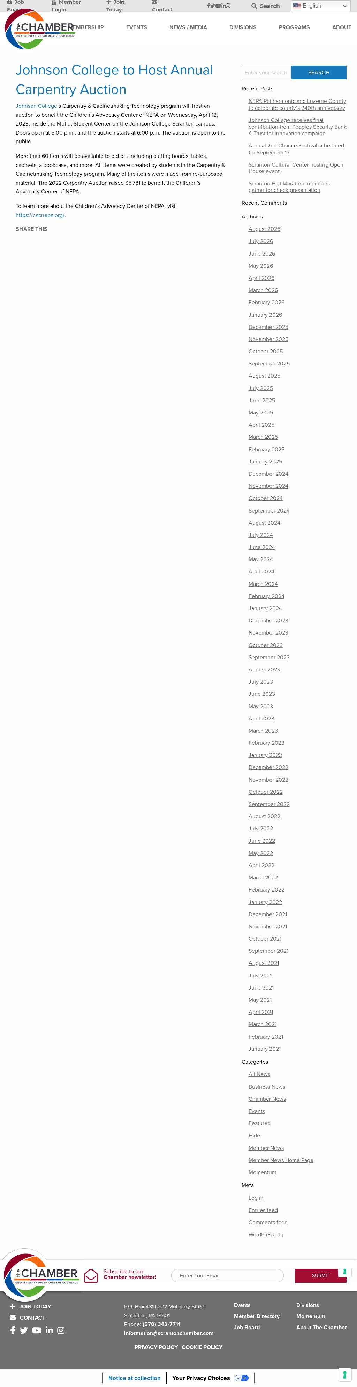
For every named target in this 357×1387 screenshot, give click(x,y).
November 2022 (268, 779)
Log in (256, 1197)
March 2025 (263, 437)
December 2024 (268, 473)
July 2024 (261, 535)
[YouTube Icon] (218, 6)
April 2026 (261, 278)
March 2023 (263, 730)
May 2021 (260, 1000)
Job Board (247, 1327)
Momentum (262, 1172)
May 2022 (261, 853)
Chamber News (267, 1099)
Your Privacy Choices (201, 1377)
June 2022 (262, 841)
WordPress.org (266, 1234)
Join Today (34, 1306)
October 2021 (265, 938)
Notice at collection (134, 1377)
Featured (260, 1123)
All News (259, 1074)
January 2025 (265, 461)
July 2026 (261, 241)
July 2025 (261, 388)
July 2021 (260, 975)
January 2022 (265, 902)
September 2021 (268, 950)
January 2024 (265, 608)
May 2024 (261, 559)
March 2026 (263, 290)
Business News (267, 1086)
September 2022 (269, 804)
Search (269, 6)
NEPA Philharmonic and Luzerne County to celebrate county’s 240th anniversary (297, 104)
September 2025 (269, 363)
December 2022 (268, 767)
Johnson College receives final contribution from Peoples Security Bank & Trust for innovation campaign (298, 127)
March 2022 (263, 877)
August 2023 (264, 669)
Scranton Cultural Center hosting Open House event (296, 168)
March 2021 (262, 1024)
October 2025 (266, 351)
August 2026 (264, 229)
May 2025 (261, 412)
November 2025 (268, 339)
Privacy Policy (156, 1347)
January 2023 (265, 755)
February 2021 (266, 1036)
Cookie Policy (202, 1347)
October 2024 (266, 498)
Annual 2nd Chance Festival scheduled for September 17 (296, 149)
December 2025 (268, 327)
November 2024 (268, 486)
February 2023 (266, 743)
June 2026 (262, 253)
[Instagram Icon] (228, 6)
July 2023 (261, 681)
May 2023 (261, 706)
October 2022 (266, 792)
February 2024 (266, 596)
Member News (266, 1148)
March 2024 (263, 584)
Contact (31, 1317)
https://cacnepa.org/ (40, 215)
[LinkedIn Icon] (223, 6)
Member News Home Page (281, 1160)
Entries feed (263, 1210)
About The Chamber (321, 1327)
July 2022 (261, 828)
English (311, 6)
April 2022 (261, 865)
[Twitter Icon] (212, 6)
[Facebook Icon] (208, 6)
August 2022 (264, 816)
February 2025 (266, 449)
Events (257, 1111)
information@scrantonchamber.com (169, 1333)
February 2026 (266, 302)
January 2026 (265, 315)
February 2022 (266, 889)
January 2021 (265, 1049)
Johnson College (36, 106)
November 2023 (268, 632)
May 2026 (261, 266)
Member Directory (257, 1316)
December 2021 (268, 914)
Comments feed (268, 1222)
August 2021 (264, 963)
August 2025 (264, 375)
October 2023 (266, 645)
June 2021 (261, 987)
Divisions (307, 1305)
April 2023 (261, 718)
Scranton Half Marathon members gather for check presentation (289, 187)
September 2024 (269, 510)
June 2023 (262, 694)
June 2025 (262, 400)
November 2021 (268, 926)
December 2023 (268, 620)
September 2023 (269, 657)
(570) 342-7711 (162, 1324)
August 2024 (264, 522)
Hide (254, 1135)
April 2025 (261, 424)
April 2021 (261, 1012)
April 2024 (261, 571)
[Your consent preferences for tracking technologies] (344, 1374)
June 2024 (262, 547)
